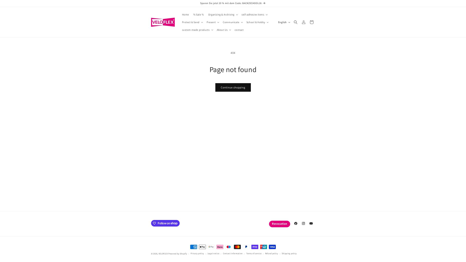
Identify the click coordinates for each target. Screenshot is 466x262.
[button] (222, 14)
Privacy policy (197, 253)
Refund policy (271, 253)
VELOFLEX (163, 253)
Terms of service (254, 253)
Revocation (279, 224)
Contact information (233, 253)
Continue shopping (233, 87)
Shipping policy (289, 253)
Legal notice (213, 253)
